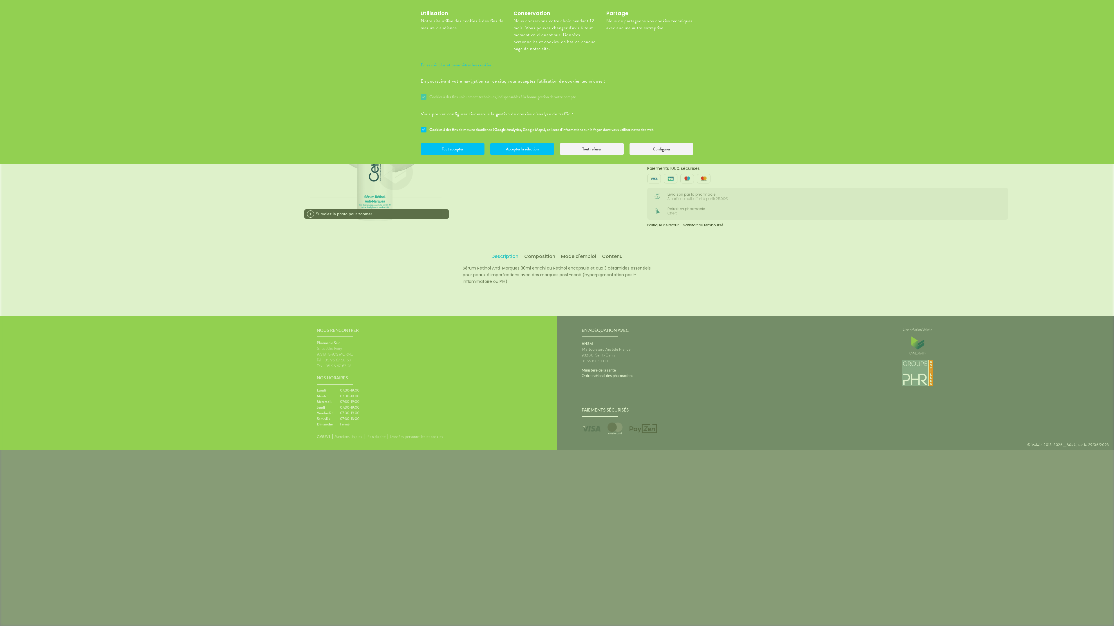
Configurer (661, 149)
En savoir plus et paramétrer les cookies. (457, 64)
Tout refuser (592, 149)
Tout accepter (453, 149)
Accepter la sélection (522, 149)
